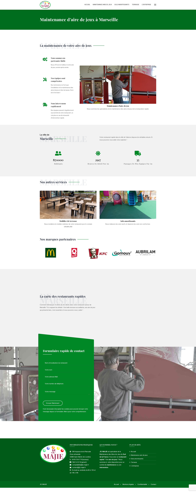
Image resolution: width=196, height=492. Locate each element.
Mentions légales (128, 484)
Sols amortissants (121, 4)
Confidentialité (142, 484)
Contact (153, 484)
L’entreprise (146, 4)
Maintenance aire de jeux (102, 4)
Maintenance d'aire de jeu (118, 106)
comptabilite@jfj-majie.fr (80, 465)
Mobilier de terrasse (68, 221)
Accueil (87, 4)
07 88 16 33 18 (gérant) (79, 462)
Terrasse (135, 4)
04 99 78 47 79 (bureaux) (80, 459)
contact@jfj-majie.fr (79, 467)
